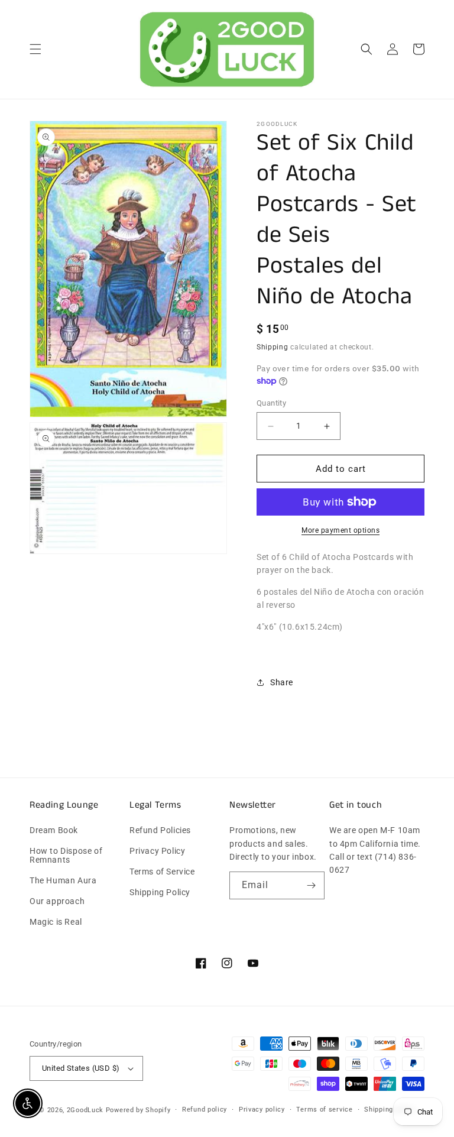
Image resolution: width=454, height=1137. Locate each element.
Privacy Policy (157, 851)
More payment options (340, 530)
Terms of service (324, 1109)
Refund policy (204, 1109)
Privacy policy (262, 1109)
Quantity (271, 403)
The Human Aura (63, 880)
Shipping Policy (159, 892)
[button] (35, 49)
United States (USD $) (80, 1068)
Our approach (57, 901)
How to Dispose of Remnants (66, 855)
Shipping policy (389, 1109)
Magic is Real (56, 922)
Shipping (272, 347)
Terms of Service (162, 871)
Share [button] (281, 682)
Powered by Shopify (138, 1110)
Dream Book (54, 830)
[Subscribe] (311, 885)
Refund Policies (160, 830)
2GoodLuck (85, 1110)
